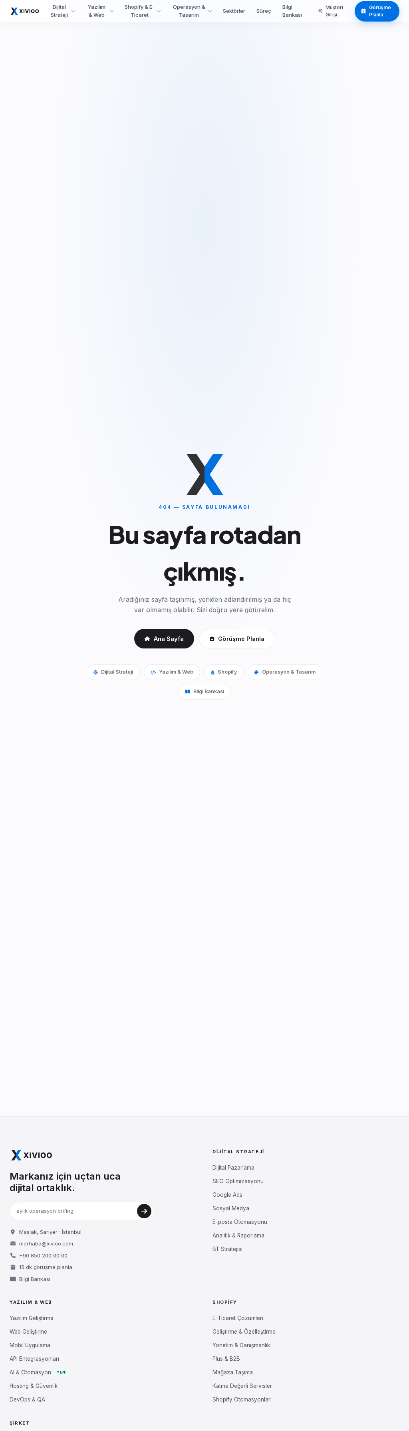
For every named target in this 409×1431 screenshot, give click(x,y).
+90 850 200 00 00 (43, 1255)
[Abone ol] (144, 1211)
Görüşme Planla (380, 11)
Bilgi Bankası (292, 11)
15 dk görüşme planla (45, 1267)
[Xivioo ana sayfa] (25, 11)
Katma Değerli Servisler (242, 1386)
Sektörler (234, 11)
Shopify (227, 672)
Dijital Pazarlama (233, 1167)
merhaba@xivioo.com (46, 1243)
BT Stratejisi (227, 1249)
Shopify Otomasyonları (242, 1399)
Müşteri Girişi (334, 11)
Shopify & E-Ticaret (140, 11)
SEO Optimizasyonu (238, 1181)
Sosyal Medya (230, 1208)
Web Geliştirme (28, 1331)
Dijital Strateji (59, 11)
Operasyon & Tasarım (189, 11)
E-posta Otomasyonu (239, 1222)
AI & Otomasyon (38, 1372)
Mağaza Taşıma (232, 1372)
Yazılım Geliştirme (32, 1318)
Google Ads (227, 1195)
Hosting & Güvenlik (34, 1386)
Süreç (263, 11)
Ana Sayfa (169, 638)
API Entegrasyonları (34, 1359)
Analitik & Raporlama (238, 1235)
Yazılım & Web (96, 11)
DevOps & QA (27, 1399)
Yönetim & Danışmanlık (241, 1345)
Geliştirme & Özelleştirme (244, 1331)
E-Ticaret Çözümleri (237, 1318)
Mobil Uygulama (30, 1345)
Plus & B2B (226, 1359)
